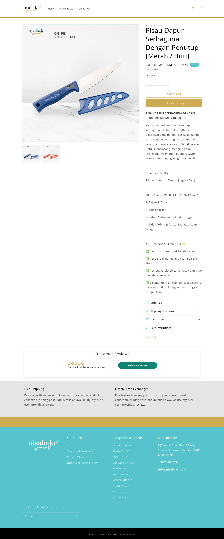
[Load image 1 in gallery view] (31, 154)
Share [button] (152, 336)
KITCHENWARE (121, 474)
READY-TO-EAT (121, 451)
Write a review (138, 365)
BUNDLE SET (120, 457)
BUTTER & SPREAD (123, 462)
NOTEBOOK (119, 497)
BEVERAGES (119, 468)
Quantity (150, 75)
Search (71, 445)
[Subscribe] (77, 516)
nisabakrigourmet (104, 534)
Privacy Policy (75, 457)
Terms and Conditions (80, 451)
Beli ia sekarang (174, 103)
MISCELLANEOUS (122, 480)
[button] (67, 8)
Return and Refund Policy (82, 462)
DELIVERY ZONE (122, 485)
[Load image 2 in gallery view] (51, 154)
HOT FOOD (119, 491)
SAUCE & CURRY (122, 445)
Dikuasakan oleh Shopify (124, 534)
